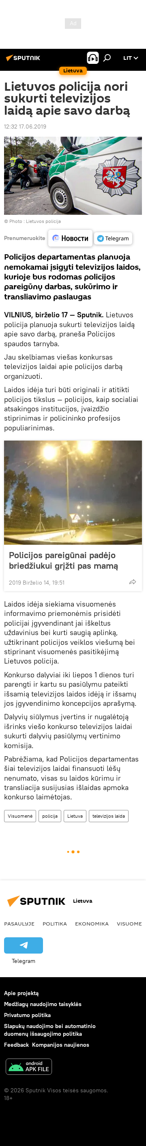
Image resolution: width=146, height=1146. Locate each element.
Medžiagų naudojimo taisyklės (43, 1004)
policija (50, 816)
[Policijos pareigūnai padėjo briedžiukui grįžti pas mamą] (73, 493)
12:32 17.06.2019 (25, 126)
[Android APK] (28, 1068)
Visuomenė (20, 816)
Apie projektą (21, 993)
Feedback (16, 1044)
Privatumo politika (27, 1015)
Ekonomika (92, 923)
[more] (133, 582)
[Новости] (70, 238)
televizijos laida (108, 816)
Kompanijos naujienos (60, 1044)
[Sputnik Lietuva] (24, 61)
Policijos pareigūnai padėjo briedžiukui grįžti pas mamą (63, 560)
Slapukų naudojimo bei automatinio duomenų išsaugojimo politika (50, 1029)
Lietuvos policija (43, 221)
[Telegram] (113, 238)
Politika (55, 923)
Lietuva (75, 816)
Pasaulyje (19, 923)
